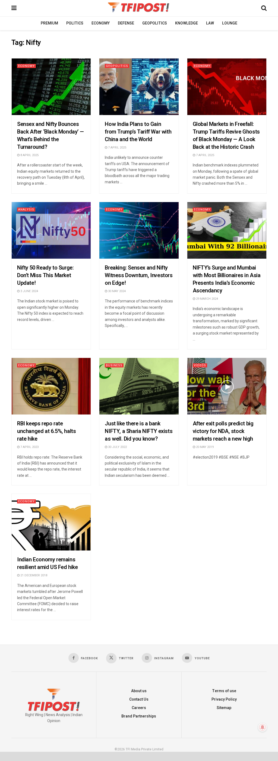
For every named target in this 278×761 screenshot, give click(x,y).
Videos (200, 365)
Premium (49, 23)
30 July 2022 (117, 447)
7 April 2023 (29, 447)
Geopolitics (154, 23)
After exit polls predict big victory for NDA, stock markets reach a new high (223, 431)
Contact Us (139, 699)
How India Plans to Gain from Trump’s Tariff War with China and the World (138, 131)
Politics (74, 23)
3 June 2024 (29, 291)
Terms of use (224, 691)
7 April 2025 (116, 147)
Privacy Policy (224, 699)
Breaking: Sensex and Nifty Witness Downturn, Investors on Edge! (138, 275)
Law (210, 23)
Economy (100, 23)
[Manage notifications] (262, 727)
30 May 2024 (116, 291)
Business (114, 365)
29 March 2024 (206, 298)
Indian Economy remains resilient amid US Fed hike (47, 563)
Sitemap (224, 708)
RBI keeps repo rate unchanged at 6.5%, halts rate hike (46, 431)
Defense (126, 23)
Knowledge (186, 23)
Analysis (26, 210)
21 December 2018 (33, 575)
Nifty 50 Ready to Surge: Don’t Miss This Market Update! (45, 275)
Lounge (229, 23)
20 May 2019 (204, 447)
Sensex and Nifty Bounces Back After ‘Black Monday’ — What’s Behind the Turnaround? (50, 135)
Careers (139, 708)
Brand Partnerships (138, 716)
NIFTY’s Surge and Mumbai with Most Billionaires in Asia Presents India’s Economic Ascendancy (227, 279)
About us (139, 691)
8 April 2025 (29, 155)
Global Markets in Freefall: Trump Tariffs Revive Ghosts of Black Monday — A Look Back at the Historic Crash (226, 135)
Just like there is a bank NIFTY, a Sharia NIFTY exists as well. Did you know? (138, 431)
